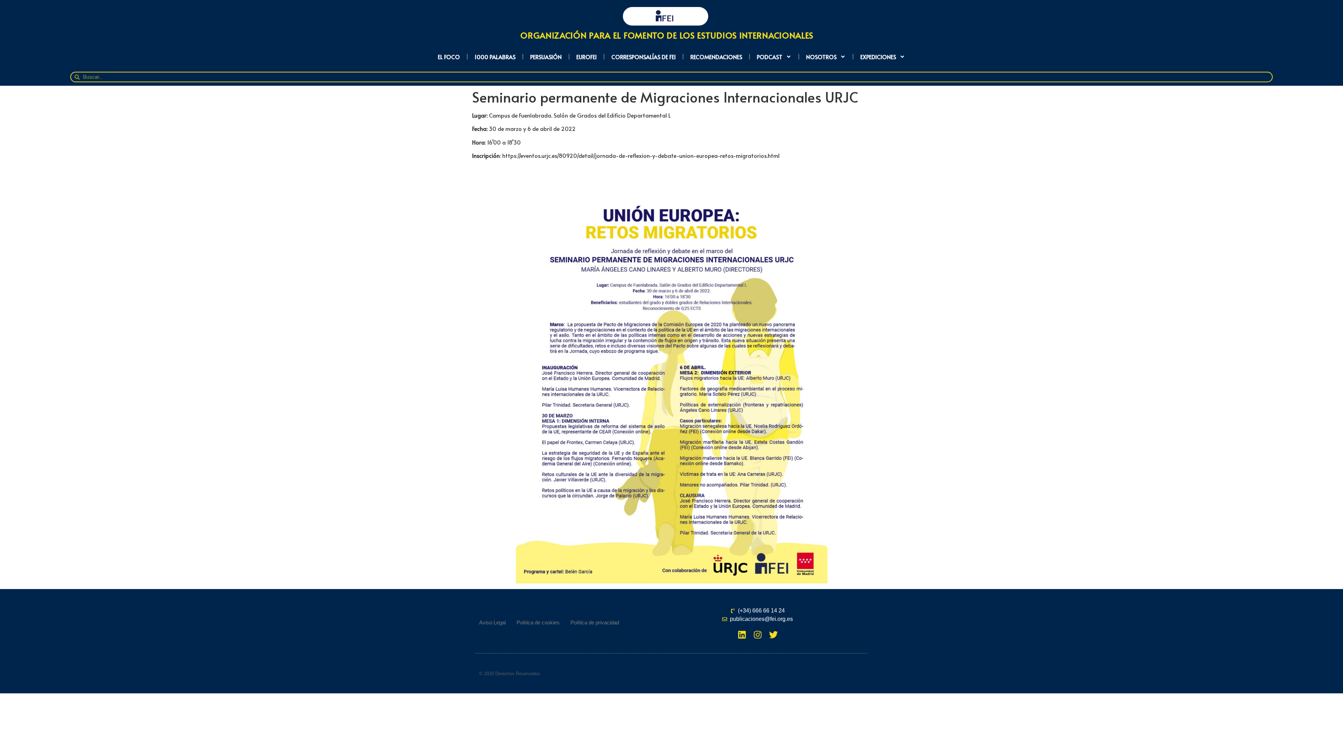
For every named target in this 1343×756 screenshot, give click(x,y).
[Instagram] (757, 634)
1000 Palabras (495, 57)
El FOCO (449, 57)
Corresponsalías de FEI (643, 57)
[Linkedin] (742, 634)
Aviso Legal (492, 622)
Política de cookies (538, 622)
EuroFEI (586, 57)
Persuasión (546, 57)
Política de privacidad (594, 622)
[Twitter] (773, 634)
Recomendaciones (716, 57)
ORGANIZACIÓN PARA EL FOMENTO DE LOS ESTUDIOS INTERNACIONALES (666, 35)
